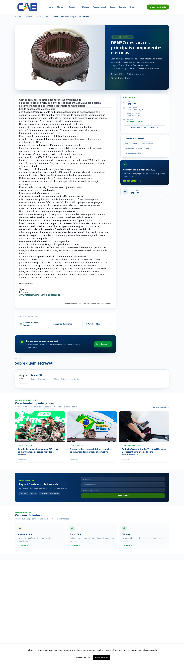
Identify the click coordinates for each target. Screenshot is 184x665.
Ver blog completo (160, 407)
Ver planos (101, 344)
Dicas (147, 148)
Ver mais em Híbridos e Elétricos (143, 128)
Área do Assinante (158, 7)
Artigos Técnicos (147, 143)
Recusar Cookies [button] (82, 657)
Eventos (134, 143)
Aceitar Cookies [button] (101, 657)
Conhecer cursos (131, 181)
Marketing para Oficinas (133, 148)
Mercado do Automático (133, 153)
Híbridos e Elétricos (33, 17)
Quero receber (123, 495)
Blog (19, 17)
